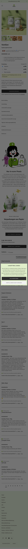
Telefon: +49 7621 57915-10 (7, 530)
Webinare (4, 502)
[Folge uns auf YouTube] (8, 538)
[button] (14, 54)
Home (3, 495)
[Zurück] (1, 1)
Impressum (4, 515)
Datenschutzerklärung (20, 274)
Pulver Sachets (7, 72)
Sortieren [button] (4, 252)
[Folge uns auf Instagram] (5, 538)
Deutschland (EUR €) (6, 543)
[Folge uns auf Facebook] (3, 538)
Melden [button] (19, 285)
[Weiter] (26, 1)
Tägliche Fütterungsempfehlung (9, 122)
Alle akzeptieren (14, 278)
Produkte (3, 497)
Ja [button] (16, 285)
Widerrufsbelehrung (6, 523)
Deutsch (14, 543)
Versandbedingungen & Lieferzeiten (9, 525)
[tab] (21, 257)
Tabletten (6, 66)
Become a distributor (6, 528)
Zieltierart (4, 133)
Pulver (5, 69)
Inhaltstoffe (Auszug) (6, 107)
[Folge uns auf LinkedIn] (11, 538)
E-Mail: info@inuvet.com (7, 533)
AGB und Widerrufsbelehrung (8, 520)
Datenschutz (4, 513)
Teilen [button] (22, 285)
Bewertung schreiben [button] (14, 246)
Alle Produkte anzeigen (14, 234)
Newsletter (4, 518)
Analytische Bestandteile (7, 115)
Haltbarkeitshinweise (6, 130)
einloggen (22, 94)
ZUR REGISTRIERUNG (14, 91)
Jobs (2, 505)
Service (3, 500)
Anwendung (4, 104)
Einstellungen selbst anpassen (14, 282)
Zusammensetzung (6, 111)
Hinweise (4, 126)
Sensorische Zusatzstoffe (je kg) (9, 119)
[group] (14, 241)
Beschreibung (5, 100)
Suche (3, 510)
